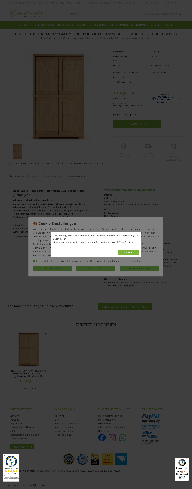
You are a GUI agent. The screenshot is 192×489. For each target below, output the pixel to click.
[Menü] (187, 459)
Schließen (128, 252)
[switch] (182, 477)
